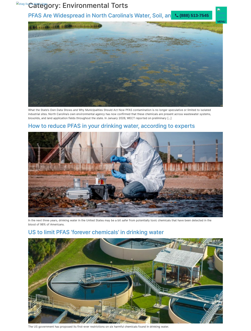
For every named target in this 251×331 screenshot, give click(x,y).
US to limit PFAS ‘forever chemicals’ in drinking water (96, 232)
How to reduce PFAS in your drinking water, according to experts (111, 126)
